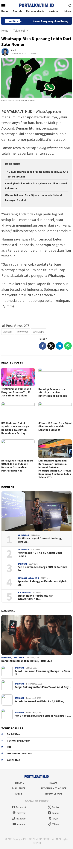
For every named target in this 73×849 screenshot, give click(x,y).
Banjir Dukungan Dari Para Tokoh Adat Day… (42, 687)
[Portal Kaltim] (36, 5)
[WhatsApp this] (68, 346)
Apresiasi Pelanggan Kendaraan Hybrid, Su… (42, 583)
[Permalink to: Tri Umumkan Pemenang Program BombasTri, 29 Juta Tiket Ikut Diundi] (18, 377)
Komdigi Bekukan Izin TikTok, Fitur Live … (28, 661)
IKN (19, 592)
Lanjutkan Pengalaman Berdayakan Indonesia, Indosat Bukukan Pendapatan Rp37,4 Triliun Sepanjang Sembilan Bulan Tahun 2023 (54, 469)
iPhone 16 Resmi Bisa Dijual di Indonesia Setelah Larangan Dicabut (55, 426)
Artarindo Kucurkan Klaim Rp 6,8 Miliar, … (40, 701)
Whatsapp (38, 331)
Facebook (21, 807)
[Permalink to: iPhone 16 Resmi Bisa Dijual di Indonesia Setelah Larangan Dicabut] (55, 411)
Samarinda (13, 759)
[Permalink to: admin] (5, 51)
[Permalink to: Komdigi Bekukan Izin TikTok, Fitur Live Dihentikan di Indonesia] (55, 377)
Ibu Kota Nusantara (19, 753)
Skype (55, 818)
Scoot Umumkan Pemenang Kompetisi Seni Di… (42, 672)
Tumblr (55, 813)
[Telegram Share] (59, 346)
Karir (18, 793)
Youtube (21, 824)
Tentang (18, 782)
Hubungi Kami (53, 793)
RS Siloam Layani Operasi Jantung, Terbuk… (39, 540)
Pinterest (21, 813)
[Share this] (42, 346)
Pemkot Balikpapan (19, 740)
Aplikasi (7, 331)
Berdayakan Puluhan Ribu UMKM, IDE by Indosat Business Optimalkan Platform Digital (17, 465)
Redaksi (53, 782)
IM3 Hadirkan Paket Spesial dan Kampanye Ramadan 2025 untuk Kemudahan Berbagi (15, 428)
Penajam (26, 592)
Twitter (55, 807)
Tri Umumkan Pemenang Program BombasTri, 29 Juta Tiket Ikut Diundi (16, 392)
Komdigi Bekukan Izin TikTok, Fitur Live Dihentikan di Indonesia (53, 392)
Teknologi (22, 331)
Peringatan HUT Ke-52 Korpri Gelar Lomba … (39, 554)
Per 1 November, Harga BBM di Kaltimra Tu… (42, 568)
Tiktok (55, 824)
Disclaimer (18, 788)
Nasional (22, 564)
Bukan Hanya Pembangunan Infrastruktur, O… (35, 597)
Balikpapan (23, 535)
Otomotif (33, 578)
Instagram (21, 818)
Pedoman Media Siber (54, 788)
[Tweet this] (51, 346)
